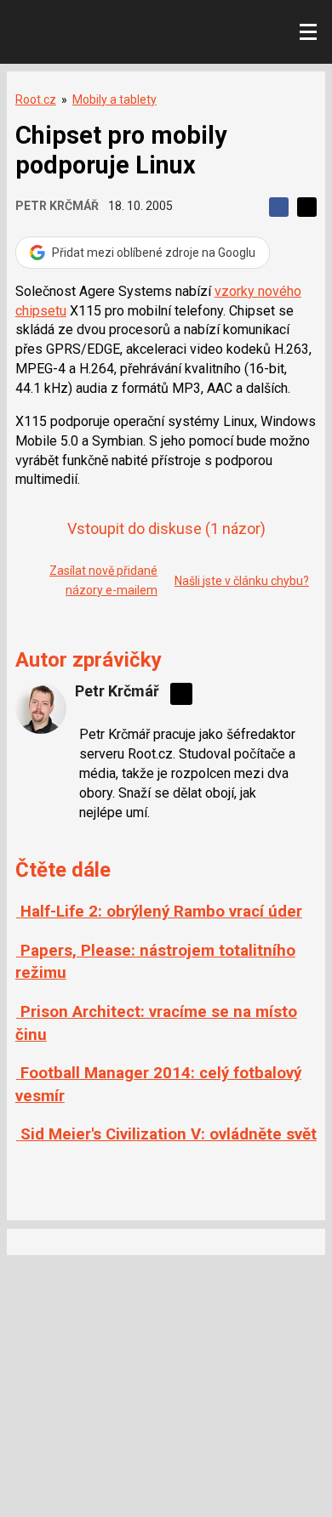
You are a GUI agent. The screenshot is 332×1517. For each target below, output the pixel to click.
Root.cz (35, 99)
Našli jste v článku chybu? (242, 581)
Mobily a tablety (114, 99)
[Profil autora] (40, 708)
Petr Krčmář (57, 206)
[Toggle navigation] (308, 32)
